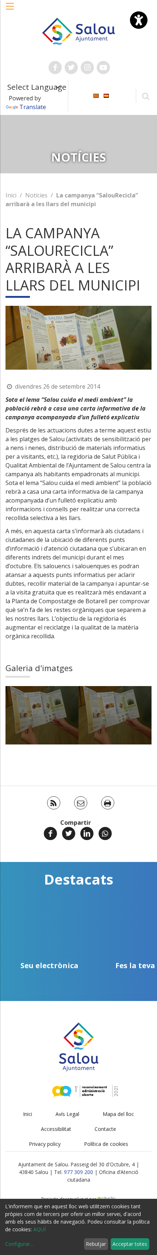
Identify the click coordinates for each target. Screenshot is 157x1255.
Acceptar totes (129, 1243)
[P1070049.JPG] (41, 715)
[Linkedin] (86, 833)
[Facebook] (50, 833)
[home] (79, 31)
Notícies (36, 195)
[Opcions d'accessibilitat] (139, 20)
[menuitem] (96, 95)
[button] (10, 10)
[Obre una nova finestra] (55, 67)
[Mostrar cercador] (145, 96)
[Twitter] (68, 833)
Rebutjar (96, 1243)
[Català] (96, 95)
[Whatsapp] (105, 833)
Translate (32, 107)
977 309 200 (78, 1172)
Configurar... (19, 1243)
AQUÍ (39, 1229)
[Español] (106, 95)
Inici (10, 195)
